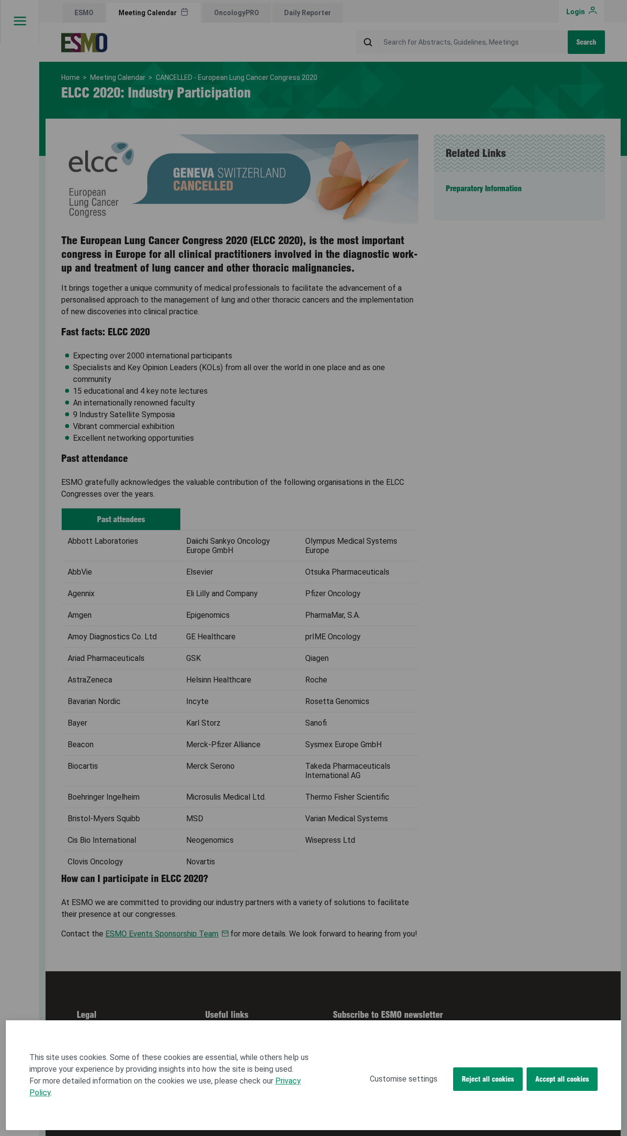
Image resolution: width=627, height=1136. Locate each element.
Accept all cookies (562, 1079)
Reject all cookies (488, 1079)
